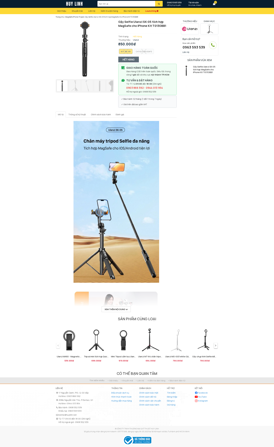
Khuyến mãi (77, 11)
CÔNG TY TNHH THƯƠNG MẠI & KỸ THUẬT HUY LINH (138, 428)
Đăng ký (171, 400)
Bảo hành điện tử (132, 11)
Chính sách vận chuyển (150, 400)
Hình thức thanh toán (121, 396)
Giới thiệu (61, 11)
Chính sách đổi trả (147, 396)
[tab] (61, 115)
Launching (150, 11)
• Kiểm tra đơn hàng (156, 380)
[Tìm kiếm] (159, 4)
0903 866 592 (135, 87)
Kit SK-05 (126, 51)
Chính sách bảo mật (148, 392)
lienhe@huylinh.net (68, 414)
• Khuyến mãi (127, 380)
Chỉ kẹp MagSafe (144, 51)
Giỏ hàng (171, 404)
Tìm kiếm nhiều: (97, 380)
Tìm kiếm (171, 392)
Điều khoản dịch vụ (120, 392)
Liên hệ (91, 11)
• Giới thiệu (112, 380)
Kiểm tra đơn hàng (109, 11)
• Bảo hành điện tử (176, 380)
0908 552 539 (75, 407)
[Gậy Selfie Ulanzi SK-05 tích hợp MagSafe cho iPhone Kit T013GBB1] (186, 70)
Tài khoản (193, 2)
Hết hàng (129, 59)
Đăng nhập (172, 396)
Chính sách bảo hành (149, 404)
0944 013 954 (154, 87)
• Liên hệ (140, 380)
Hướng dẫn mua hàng (121, 400)
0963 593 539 (174, 2)
